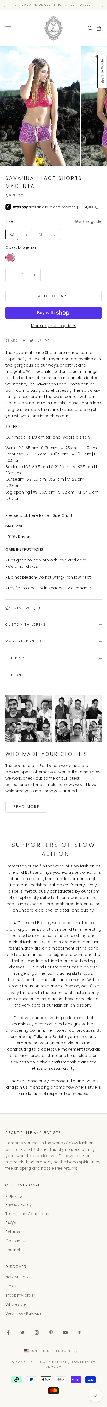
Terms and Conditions (27, 1213)
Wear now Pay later (24, 1313)
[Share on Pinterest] (39, 340)
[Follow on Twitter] (22, 1332)
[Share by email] (47, 340)
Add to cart (53, 296)
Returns (12, 1232)
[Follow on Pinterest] (51, 1332)
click (23, 515)
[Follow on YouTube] (65, 1332)
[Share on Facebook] (24, 340)
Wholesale (15, 1304)
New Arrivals (17, 1277)
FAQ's (10, 1223)
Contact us (16, 1241)
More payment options (53, 325)
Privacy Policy (18, 1204)
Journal (12, 1250)
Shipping (13, 1195)
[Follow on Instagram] (37, 1332)
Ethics (11, 1286)
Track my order (20, 1295)
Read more (26, 806)
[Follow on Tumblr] (79, 1332)
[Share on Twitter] (31, 340)
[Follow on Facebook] (8, 1332)
